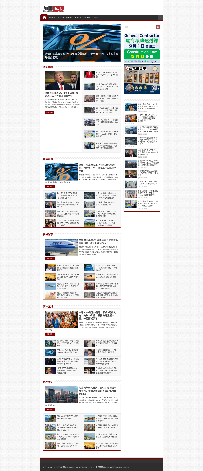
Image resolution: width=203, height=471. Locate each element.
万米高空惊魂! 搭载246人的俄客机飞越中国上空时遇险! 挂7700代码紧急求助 (107, 361)
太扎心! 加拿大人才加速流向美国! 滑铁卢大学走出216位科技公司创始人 (68, 223)
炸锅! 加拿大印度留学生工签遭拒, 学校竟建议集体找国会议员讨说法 (68, 267)
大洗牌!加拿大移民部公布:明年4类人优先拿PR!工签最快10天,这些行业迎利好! (107, 286)
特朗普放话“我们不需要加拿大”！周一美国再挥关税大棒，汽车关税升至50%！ (68, 195)
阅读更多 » (49, 112)
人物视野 (95, 17)
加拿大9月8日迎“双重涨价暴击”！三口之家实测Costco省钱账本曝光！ (68, 213)
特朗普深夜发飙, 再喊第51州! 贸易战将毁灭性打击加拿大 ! (148, 173)
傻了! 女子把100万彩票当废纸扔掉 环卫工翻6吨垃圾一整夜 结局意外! (107, 134)
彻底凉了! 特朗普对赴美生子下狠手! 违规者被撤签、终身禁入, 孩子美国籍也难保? (106, 145)
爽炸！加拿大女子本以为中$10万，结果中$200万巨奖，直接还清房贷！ (106, 213)
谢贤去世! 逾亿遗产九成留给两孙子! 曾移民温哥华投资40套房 (107, 343)
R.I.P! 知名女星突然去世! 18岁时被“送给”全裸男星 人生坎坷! (107, 74)
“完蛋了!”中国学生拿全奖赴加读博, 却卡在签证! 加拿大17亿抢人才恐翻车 (107, 295)
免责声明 (99, 467)
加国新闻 (52, 17)
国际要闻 (61, 17)
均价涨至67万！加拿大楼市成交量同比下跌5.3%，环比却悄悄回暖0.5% (107, 418)
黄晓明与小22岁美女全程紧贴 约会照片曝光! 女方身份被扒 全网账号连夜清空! (68, 361)
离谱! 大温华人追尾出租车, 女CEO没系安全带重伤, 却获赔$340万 (106, 267)
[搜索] (158, 27)
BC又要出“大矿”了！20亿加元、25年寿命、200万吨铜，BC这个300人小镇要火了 (106, 223)
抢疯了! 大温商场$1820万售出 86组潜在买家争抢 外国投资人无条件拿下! (68, 436)
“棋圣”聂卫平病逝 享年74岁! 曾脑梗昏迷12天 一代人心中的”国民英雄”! (67, 370)
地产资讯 (87, 17)
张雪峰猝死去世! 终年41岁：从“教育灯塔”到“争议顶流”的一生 (107, 352)
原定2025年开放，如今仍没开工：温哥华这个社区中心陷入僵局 (68, 277)
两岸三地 (78, 17)
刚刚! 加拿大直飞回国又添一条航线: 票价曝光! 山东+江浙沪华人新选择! (68, 286)
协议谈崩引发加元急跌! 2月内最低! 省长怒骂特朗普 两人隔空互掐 (68, 204)
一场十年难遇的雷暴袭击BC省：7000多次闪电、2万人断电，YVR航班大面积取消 (106, 195)
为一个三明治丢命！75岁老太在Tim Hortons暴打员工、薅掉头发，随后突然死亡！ (107, 110)
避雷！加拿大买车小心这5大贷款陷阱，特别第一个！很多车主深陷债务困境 (97, 168)
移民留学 (69, 17)
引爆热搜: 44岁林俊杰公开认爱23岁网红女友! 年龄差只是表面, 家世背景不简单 (106, 370)
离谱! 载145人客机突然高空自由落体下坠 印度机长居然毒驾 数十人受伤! (107, 98)
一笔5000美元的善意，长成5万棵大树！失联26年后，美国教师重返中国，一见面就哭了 (97, 315)
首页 (44, 17)
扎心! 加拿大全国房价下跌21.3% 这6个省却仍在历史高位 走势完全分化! (67, 427)
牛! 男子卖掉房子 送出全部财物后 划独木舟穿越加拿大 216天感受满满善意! (107, 86)
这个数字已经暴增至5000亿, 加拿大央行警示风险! (147, 183)
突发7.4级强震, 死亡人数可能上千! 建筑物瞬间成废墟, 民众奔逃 (107, 122)
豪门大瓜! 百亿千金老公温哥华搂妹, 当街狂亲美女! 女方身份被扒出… (68, 343)
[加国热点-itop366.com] (53, 8)
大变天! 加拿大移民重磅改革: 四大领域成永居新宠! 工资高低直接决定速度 (68, 295)
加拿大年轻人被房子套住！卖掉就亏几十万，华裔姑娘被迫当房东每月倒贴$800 (97, 391)
